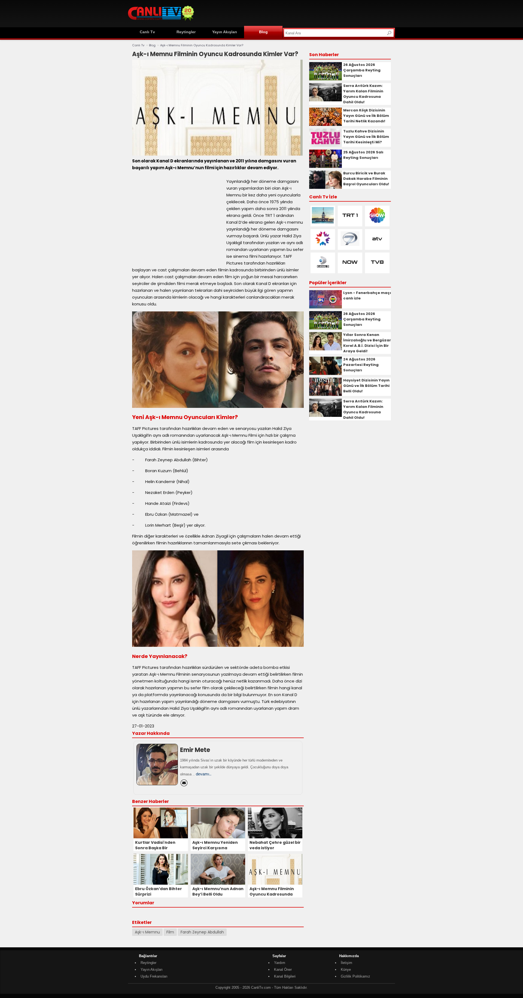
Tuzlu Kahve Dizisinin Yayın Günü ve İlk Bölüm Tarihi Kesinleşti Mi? (366, 137)
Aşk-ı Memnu (147, 932)
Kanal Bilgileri (285, 976)
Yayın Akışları (224, 32)
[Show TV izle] (377, 222)
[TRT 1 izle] (350, 222)
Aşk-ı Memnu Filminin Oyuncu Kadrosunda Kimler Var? (201, 45)
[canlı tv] (161, 22)
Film (170, 932)
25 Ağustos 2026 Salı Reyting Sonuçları (363, 155)
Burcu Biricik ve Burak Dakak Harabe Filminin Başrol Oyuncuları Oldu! (366, 179)
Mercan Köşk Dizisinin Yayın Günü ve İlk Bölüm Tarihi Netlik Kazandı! (366, 116)
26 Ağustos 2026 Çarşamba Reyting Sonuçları (362, 70)
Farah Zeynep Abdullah (202, 932)
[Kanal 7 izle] (350, 245)
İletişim (346, 963)
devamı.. (203, 774)
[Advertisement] (296, 13)
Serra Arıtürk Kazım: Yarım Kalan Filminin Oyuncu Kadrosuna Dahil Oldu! (363, 94)
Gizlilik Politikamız (355, 976)
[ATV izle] (377, 245)
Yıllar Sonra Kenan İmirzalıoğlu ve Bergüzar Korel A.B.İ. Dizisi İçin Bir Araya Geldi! (367, 343)
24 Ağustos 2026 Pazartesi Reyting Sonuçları (361, 365)
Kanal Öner (283, 969)
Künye (346, 969)
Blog (263, 32)
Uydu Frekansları (154, 976)
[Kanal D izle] (323, 269)
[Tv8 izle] (377, 269)
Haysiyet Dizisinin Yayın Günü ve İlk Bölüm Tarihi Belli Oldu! (366, 386)
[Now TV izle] (350, 269)
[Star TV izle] (323, 245)
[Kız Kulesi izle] (323, 222)
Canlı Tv (147, 32)
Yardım (279, 963)
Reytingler (186, 32)
